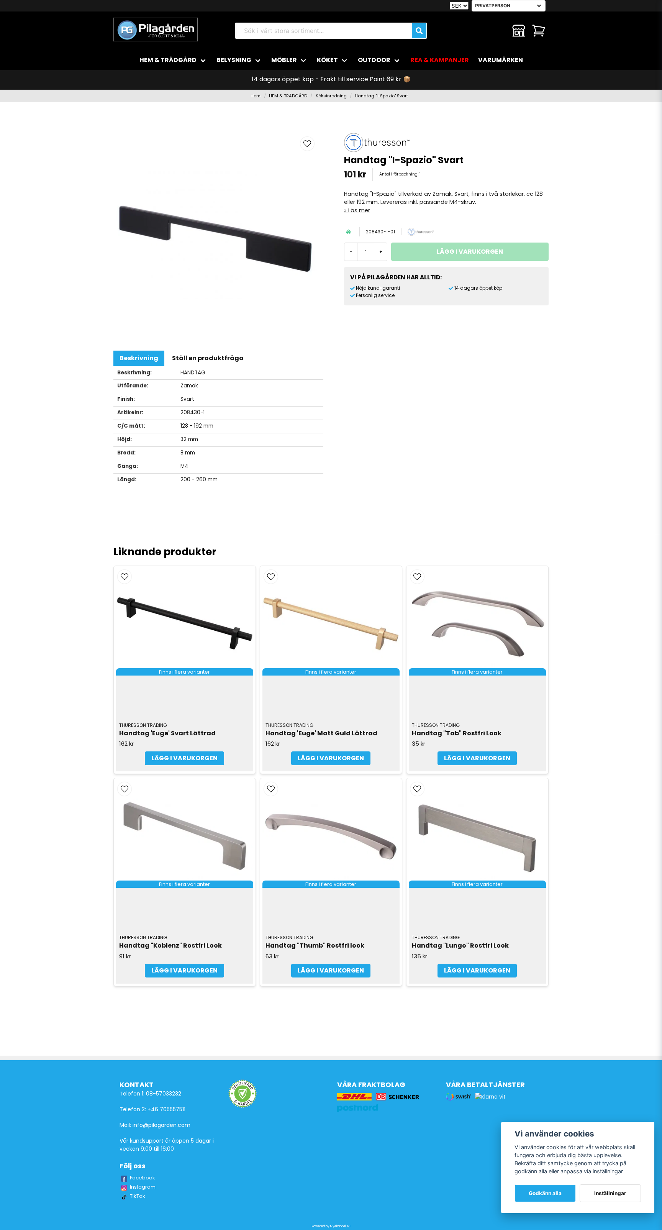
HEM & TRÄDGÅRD (168, 60)
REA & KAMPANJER (439, 60)
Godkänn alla (545, 1193)
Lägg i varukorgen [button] (184, 758)
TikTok (137, 1196)
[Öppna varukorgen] (539, 30)
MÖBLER (284, 60)
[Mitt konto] (519, 30)
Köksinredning (331, 96)
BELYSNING (233, 60)
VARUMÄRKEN (500, 60)
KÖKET (327, 60)
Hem (256, 96)
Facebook (142, 1177)
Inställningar (610, 1193)
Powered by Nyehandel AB (331, 1226)
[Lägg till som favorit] (499, 30)
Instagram (143, 1187)
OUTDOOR (374, 60)
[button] (307, 144)
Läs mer (359, 210)
